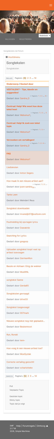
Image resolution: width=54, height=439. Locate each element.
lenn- (22, 340)
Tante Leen (12, 194)
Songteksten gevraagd (18, 293)
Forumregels (29, 426)
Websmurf (25, 115)
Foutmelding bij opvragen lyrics (22, 222)
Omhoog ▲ (42, 426)
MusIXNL (24, 272)
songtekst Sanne (15, 280)
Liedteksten (12, 167)
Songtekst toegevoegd (18, 307)
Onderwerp (12, 84)
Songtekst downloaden (18, 208)
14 (35, 78)
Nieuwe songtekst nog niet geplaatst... (26, 321)
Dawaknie (25, 227)
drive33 (24, 299)
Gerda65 (24, 285)
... (33, 78)
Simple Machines (22, 431)
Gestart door (26, 84)
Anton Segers (26, 173)
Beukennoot (26, 326)
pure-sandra (26, 186)
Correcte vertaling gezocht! (20, 362)
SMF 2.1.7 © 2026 (13, 428)
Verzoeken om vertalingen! (20, 140)
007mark (24, 313)
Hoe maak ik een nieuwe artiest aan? (25, 181)
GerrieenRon (26, 258)
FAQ (9, 153)
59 (33, 187)
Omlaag (9, 78)
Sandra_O (24, 98)
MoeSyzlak (25, 354)
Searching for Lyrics (16, 235)
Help (18, 426)
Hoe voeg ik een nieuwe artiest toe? (24, 348)
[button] (50, 5)
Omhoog (9, 376)
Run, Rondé (12, 334)
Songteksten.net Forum (13, 51)
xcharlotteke (26, 367)
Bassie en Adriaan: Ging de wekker (24, 266)
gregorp (24, 241)
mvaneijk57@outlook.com (33, 214)
